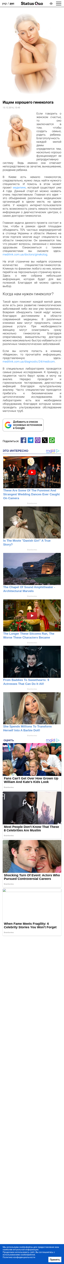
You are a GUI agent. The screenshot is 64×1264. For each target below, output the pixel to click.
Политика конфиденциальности (19, 1257)
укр (4, 3)
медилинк (19, 187)
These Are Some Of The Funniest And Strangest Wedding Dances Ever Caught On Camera (31, 494)
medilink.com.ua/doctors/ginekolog (25, 254)
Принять (55, 1259)
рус (12, 3)
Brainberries (32, 503)
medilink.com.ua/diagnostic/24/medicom (29, 361)
